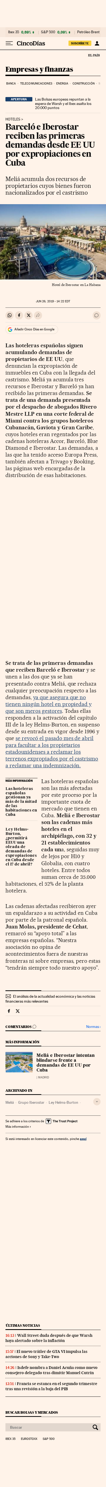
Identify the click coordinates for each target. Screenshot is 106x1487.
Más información (17, 1127)
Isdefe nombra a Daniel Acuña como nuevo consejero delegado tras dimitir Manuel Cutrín (51, 1370)
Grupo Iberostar (31, 1102)
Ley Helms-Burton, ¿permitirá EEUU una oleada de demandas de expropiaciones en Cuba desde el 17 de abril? (21, 847)
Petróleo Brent (88, 32)
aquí (83, 1139)
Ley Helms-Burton (63, 1102)
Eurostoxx (29, 1439)
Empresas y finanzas (39, 69)
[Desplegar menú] (9, 43)
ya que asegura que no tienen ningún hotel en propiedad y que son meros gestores (48, 704)
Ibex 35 (13, 32)
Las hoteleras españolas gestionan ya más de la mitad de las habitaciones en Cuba (21, 802)
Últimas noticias (23, 1325)
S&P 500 (48, 32)
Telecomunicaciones (36, 83)
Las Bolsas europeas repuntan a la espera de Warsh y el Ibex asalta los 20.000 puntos (63, 103)
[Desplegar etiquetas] (97, 1101)
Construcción (84, 83)
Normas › (93, 1027)
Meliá (9, 1102)
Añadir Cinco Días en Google (34, 329)
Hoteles (12, 119)
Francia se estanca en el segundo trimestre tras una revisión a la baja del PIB (51, 1386)
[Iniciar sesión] (97, 43)
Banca (11, 83)
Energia (62, 83)
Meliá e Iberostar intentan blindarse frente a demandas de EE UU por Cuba (65, 1063)
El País (94, 55)
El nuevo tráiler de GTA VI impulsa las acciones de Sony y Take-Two (46, 1354)
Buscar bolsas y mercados (31, 1412)
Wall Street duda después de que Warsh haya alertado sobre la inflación (48, 1338)
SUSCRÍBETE (80, 43)
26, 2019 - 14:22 (53, 301)
